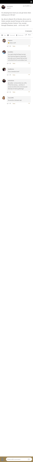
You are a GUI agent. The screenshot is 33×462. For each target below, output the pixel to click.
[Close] (31, 2)
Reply (14, 46)
